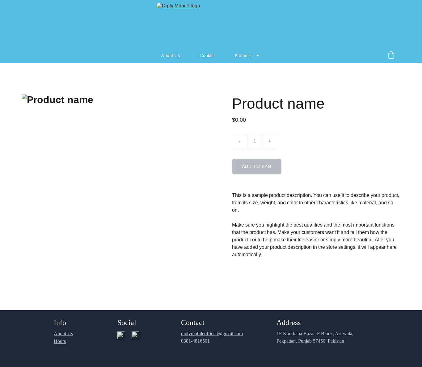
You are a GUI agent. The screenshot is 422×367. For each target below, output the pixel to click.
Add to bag (257, 166)
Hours (60, 341)
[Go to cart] (391, 55)
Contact (207, 55)
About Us (170, 55)
